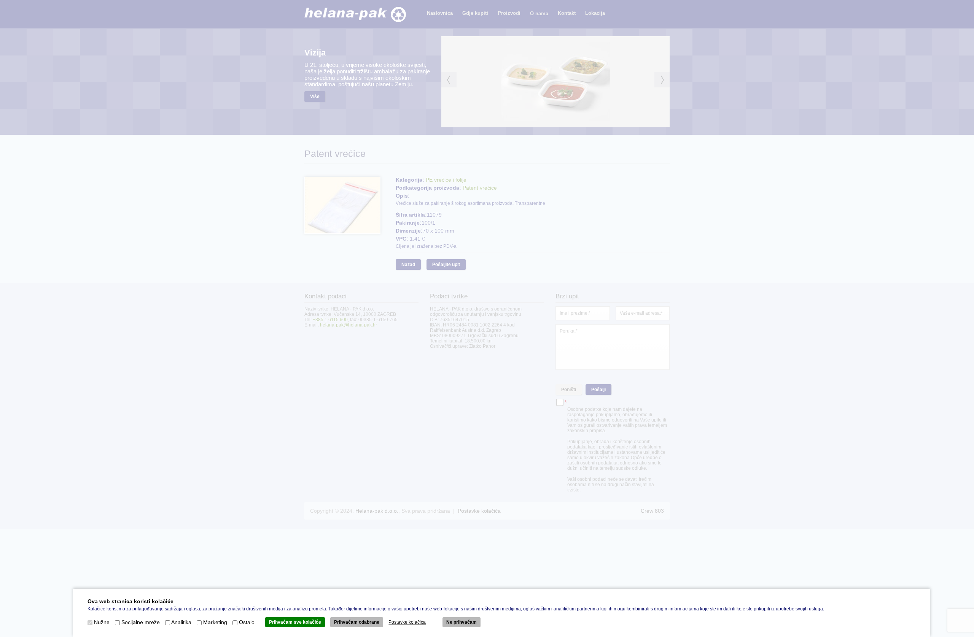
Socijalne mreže (140, 622)
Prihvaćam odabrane (356, 622)
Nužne (102, 622)
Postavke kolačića (407, 622)
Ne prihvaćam (461, 622)
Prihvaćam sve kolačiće (295, 622)
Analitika (181, 622)
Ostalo (247, 622)
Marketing (215, 622)
